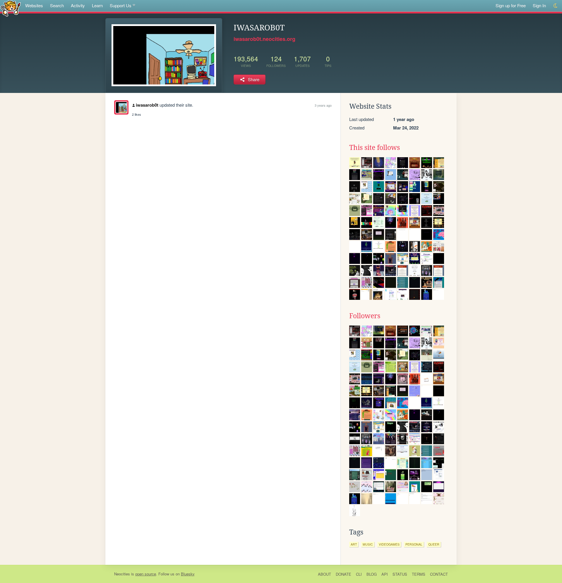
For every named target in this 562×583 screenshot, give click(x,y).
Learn (97, 5)
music (368, 544)
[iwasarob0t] (121, 107)
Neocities (122, 574)
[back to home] (10, 8)
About (324, 574)
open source (145, 574)
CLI (359, 574)
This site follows (374, 147)
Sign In (539, 5)
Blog (371, 574)
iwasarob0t (147, 105)
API (384, 574)
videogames (389, 544)
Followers (364, 316)
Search (57, 5)
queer (433, 544)
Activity (78, 5)
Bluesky (188, 574)
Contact (439, 574)
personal (413, 544)
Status (400, 574)
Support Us (120, 5)
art (354, 544)
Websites (34, 5)
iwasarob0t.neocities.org (264, 39)
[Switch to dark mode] (555, 5)
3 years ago (323, 105)
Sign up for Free (511, 5)
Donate (343, 574)
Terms (418, 574)
